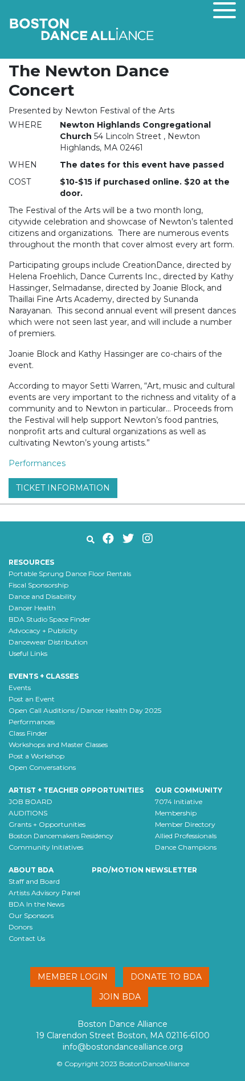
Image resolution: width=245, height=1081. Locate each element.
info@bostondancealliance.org (123, 1047)
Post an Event (32, 699)
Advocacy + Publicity (43, 630)
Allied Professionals (186, 835)
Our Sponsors (31, 915)
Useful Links (28, 653)
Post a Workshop (36, 756)
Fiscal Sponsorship (38, 585)
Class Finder (28, 733)
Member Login (73, 977)
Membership (176, 813)
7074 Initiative (178, 801)
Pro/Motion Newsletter (144, 870)
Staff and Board (34, 881)
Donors (20, 927)
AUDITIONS (28, 813)
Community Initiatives (46, 847)
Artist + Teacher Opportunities (76, 790)
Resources (31, 562)
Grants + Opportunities (47, 824)
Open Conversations (42, 767)
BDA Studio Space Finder (50, 619)
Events (20, 687)
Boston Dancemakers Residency (61, 835)
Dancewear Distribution (48, 642)
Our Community (188, 790)
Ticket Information (63, 488)
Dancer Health (32, 607)
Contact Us (27, 938)
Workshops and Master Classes (58, 744)
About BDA (31, 870)
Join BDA (120, 997)
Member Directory (185, 824)
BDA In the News (36, 904)
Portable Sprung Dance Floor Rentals (70, 573)
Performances (37, 463)
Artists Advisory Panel (44, 892)
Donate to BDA (166, 977)
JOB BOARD (30, 801)
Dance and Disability (42, 596)
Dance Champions (186, 847)
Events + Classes (44, 676)
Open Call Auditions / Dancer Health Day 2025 (85, 710)
